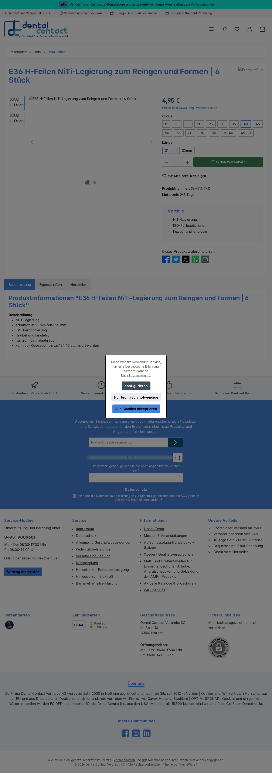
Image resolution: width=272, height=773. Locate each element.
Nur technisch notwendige (136, 397)
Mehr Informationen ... (136, 375)
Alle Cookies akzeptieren (136, 409)
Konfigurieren (136, 386)
